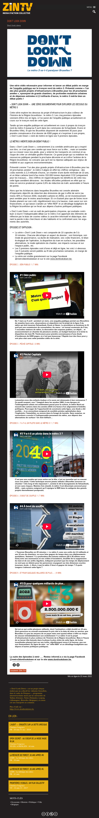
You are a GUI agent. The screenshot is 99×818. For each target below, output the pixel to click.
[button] (89, 7)
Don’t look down (14, 25)
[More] (18, 665)
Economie (15, 802)
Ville (40, 802)
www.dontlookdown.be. (61, 259)
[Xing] (14, 665)
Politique (32, 802)
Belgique (15, 804)
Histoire (24, 802)
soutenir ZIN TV (18, 670)
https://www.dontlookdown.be (22, 709)
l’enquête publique (22, 88)
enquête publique (61, 321)
